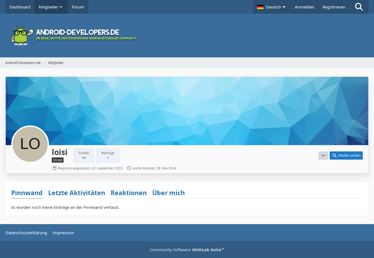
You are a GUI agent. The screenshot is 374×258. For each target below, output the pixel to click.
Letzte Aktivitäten (76, 192)
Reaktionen (129, 192)
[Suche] (359, 7)
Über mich (168, 192)
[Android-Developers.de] (187, 35)
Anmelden (304, 7)
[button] (272, 7)
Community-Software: (187, 249)
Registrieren (334, 7)
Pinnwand (27, 192)
